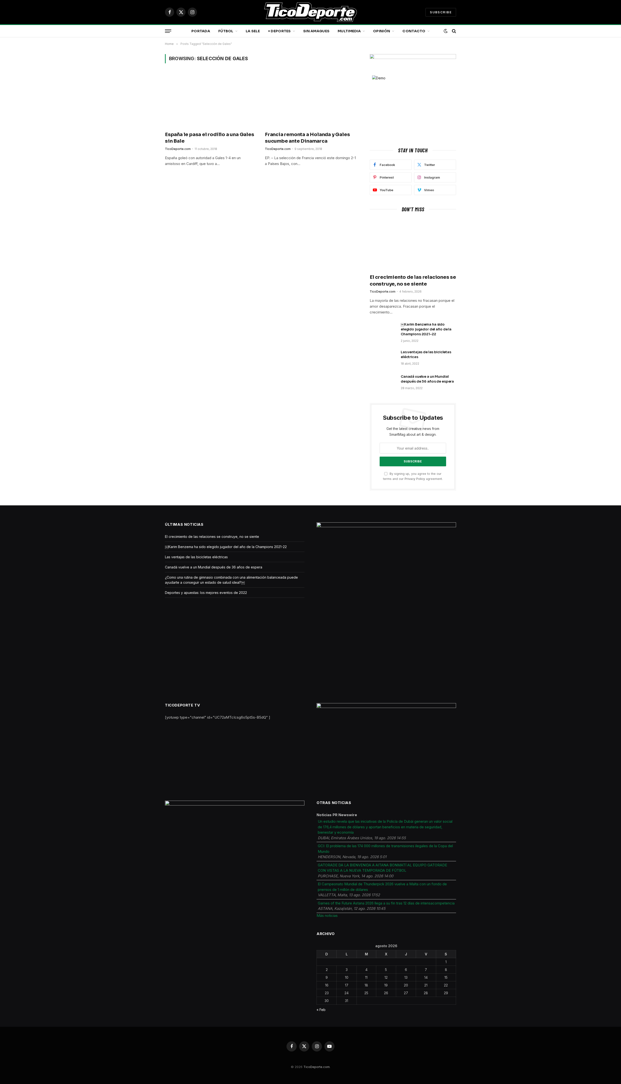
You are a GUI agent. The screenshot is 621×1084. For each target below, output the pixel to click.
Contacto (413, 31)
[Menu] (168, 31)
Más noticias (327, 915)
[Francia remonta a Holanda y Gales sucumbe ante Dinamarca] (310, 100)
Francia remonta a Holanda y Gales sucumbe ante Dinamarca (307, 137)
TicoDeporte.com (178, 149)
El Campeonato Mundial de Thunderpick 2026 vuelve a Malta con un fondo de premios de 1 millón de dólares (382, 887)
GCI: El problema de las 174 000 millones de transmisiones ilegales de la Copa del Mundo (385, 849)
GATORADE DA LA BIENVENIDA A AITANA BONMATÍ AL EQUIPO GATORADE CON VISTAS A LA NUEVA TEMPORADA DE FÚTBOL (382, 868)
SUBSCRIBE (441, 12)
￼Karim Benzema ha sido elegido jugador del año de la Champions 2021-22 (426, 329)
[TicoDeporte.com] (310, 12)
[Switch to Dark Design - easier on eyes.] (445, 31)
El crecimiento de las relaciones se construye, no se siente (413, 280)
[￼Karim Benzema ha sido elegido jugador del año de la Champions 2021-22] (383, 330)
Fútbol (225, 31)
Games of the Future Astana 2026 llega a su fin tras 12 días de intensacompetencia (386, 903)
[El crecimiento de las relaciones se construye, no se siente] (413, 244)
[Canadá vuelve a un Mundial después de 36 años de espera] (383, 383)
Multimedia (349, 31)
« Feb (321, 1010)
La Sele (253, 31)
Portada (200, 31)
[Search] (453, 31)
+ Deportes (279, 31)
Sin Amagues (316, 31)
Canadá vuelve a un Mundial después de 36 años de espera (427, 379)
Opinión (381, 31)
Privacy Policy (415, 479)
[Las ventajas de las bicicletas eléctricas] (383, 358)
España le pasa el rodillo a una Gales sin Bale (209, 137)
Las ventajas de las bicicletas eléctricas (426, 354)
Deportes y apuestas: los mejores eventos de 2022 (206, 593)
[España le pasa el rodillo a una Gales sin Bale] (210, 100)
